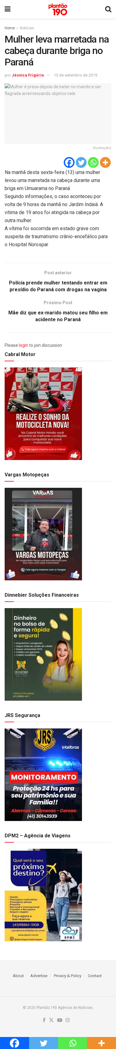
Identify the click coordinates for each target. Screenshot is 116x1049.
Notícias (27, 28)
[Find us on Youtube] (59, 1020)
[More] (105, 162)
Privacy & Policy (67, 975)
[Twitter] (81, 162)
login (23, 345)
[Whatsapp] (93, 162)
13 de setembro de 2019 (75, 75)
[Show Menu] (8, 9)
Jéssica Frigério (28, 75)
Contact (95, 975)
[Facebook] (69, 162)
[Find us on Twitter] (51, 1020)
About (18, 975)
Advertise (38, 975)
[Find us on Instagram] (68, 1020)
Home (10, 28)
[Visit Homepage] (58, 9)
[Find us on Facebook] (44, 1020)
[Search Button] (108, 9)
